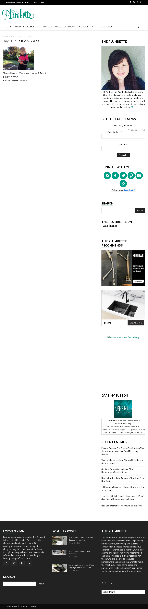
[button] (139, 27)
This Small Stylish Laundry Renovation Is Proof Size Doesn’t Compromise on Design (122, 497)
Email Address (114, 132)
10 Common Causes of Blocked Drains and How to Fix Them (123, 488)
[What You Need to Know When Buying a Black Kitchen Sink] (59, 568)
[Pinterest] (137, 2)
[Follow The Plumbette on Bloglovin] (123, 191)
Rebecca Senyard (10, 81)
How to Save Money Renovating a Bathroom (121, 506)
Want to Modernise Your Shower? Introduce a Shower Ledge (122, 461)
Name (123, 144)
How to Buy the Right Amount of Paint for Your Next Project (122, 479)
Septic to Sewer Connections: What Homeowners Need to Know (117, 470)
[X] (141, 2)
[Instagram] (134, 2)
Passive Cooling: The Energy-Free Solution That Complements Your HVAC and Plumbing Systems (123, 451)
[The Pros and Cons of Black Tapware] (59, 552)
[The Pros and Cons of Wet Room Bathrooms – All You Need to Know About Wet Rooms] (59, 540)
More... (134, 107)
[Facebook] (130, 2)
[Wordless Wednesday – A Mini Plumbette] (25, 58)
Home (5, 36)
